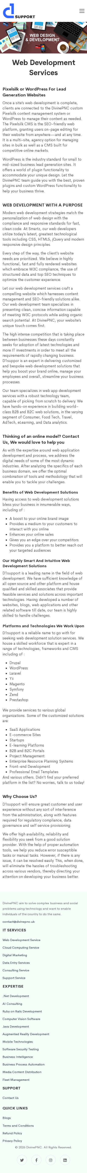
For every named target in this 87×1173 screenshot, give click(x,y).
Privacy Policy (12, 1141)
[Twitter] (22, 1160)
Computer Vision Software (21, 1019)
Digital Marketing (15, 955)
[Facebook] (36, 1160)
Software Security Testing (21, 1049)
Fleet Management (16, 1080)
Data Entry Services (16, 963)
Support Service (14, 978)
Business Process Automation (24, 1064)
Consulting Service (16, 970)
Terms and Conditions (18, 1126)
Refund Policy (12, 1133)
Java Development (16, 1026)
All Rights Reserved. (58, 1147)
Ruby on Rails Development (22, 1011)
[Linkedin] (65, 1160)
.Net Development (16, 996)
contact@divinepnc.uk (19, 922)
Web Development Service (21, 940)
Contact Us (11, 1098)
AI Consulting (12, 1004)
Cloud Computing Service (21, 947)
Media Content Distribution (22, 1072)
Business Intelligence (18, 1057)
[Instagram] (51, 1160)
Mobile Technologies (18, 1042)
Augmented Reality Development (26, 1034)
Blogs (7, 1118)
